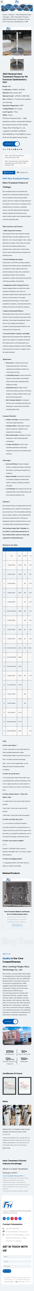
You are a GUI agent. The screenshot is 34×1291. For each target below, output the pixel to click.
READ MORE (6, 1148)
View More (8, 1021)
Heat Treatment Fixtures (19, 17)
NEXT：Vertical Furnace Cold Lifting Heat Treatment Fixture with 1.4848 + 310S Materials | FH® (16, 163)
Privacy (28, 1281)
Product (11, 15)
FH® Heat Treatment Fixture (16, 178)
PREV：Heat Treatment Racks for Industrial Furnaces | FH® (14, 156)
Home (5, 15)
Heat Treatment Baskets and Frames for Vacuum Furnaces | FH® (17, 913)
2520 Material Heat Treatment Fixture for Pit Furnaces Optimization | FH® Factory (15, 988)
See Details (16, 925)
